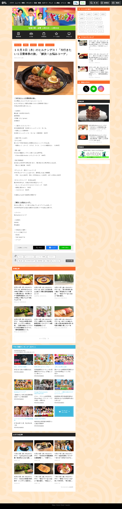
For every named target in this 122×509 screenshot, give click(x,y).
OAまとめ (17, 45)
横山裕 (20, 261)
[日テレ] (4, 2)
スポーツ (45, 3)
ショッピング (49, 45)
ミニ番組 (57, 3)
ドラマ (12, 3)
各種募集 (43, 36)
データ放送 (56, 36)
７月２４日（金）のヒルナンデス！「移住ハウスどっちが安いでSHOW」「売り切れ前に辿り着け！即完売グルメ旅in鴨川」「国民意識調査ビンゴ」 (64, 479)
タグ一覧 (69, 260)
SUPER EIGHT (30, 261)
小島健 (48, 261)
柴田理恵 (40, 261)
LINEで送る (65, 247)
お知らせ (97, 18)
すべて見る (43, 338)
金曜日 (82, 18)
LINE (93, 89)
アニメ (51, 3)
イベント (63, 3)
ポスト (41, 247)
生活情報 (100, 27)
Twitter (86, 89)
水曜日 (96, 14)
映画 (39, 3)
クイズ (99, 22)
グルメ (41, 45)
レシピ (101, 31)
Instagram (101, 89)
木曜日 (26, 45)
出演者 (31, 36)
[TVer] (76, 3)
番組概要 (18, 36)
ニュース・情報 (20, 3)
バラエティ (51, 256)
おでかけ (33, 45)
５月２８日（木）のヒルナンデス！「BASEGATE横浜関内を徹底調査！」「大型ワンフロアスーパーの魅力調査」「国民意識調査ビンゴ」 (43, 456)
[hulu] (83, 3)
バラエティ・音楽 (31, 3)
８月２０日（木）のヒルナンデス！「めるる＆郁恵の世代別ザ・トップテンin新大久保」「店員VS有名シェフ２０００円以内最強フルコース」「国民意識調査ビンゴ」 (23, 479)
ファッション (29, 256)
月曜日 (82, 14)
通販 (69, 3)
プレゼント (83, 31)
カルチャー (91, 22)
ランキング (92, 31)
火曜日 (89, 14)
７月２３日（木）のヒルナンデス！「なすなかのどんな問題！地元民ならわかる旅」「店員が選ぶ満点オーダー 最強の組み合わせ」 (23, 456)
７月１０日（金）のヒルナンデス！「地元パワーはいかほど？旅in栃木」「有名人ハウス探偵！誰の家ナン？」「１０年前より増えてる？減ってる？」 (43, 479)
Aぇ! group (56, 261)
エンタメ (89, 18)
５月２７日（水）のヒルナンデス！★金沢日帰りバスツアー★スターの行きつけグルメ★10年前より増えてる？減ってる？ (64, 456)
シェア (54, 247)
